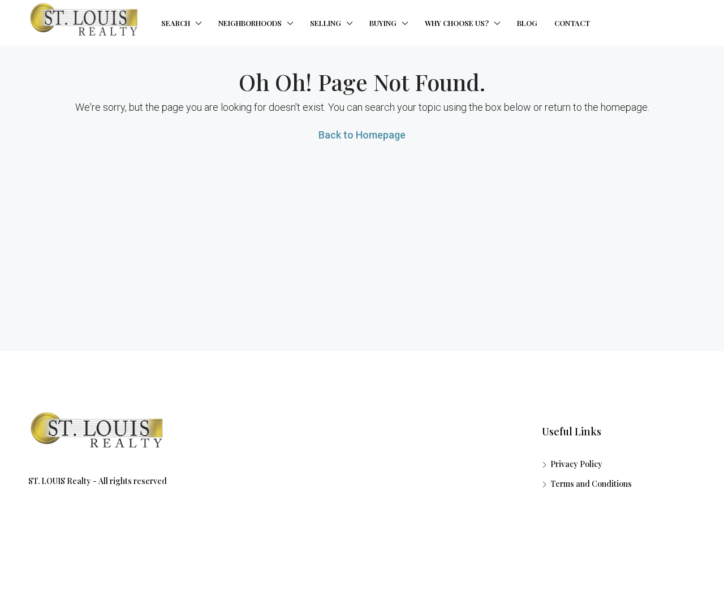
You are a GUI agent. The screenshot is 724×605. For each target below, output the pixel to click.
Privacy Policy (576, 464)
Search (175, 23)
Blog (527, 23)
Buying (383, 23)
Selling (325, 23)
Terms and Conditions (591, 483)
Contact (572, 23)
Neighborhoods (250, 23)
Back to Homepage (362, 135)
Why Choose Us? (457, 23)
